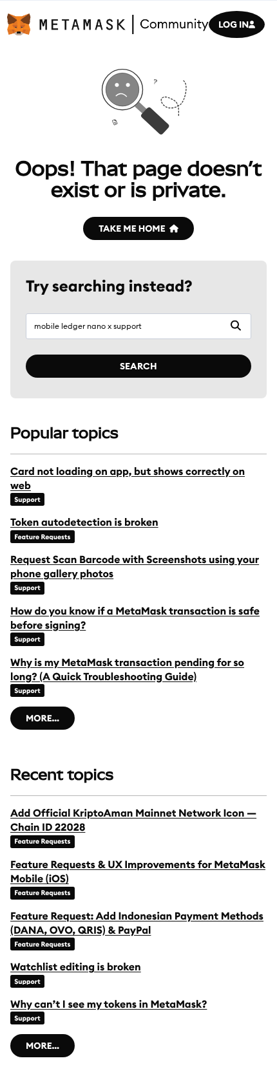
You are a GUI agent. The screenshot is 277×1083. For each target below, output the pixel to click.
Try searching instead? (109, 286)
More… (42, 718)
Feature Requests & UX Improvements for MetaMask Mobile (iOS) (137, 871)
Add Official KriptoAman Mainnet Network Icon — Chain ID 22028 (133, 820)
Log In (233, 24)
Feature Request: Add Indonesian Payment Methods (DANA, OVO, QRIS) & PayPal (136, 923)
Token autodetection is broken (84, 522)
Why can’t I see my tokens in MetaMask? (108, 1004)
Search (138, 366)
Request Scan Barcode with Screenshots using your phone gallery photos (134, 566)
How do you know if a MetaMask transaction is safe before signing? (135, 618)
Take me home (132, 228)
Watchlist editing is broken (75, 967)
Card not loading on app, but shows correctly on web (127, 478)
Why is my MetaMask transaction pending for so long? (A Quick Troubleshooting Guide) (127, 669)
